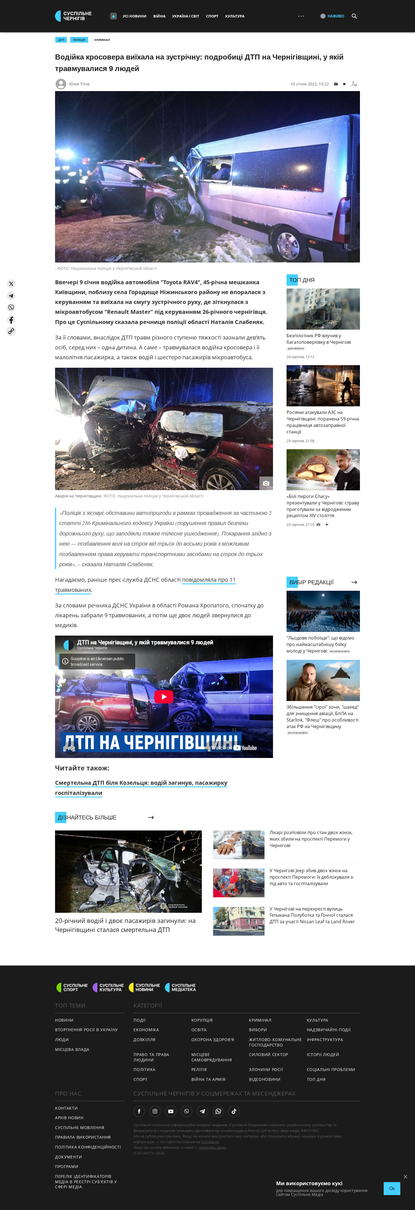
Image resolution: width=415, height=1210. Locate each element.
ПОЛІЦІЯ (79, 40)
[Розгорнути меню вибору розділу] (113, 16)
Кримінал (102, 40)
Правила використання (83, 1137)
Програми (66, 1166)
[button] (11, 284)
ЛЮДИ (62, 1039)
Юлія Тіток (79, 84)
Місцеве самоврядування (211, 1057)
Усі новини (135, 16)
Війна (159, 16)
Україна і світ (185, 16)
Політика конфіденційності (88, 1147)
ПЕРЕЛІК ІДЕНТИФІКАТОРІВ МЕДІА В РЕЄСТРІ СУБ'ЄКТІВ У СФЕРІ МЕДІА (86, 1181)
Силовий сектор (268, 1054)
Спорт (212, 16)
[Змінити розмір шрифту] (354, 84)
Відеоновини (265, 1079)
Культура (234, 16)
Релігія (199, 1069)
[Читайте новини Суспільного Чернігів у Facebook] (139, 1111)
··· (301, 16)
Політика (145, 1069)
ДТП (61, 40)
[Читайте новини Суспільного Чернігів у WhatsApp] (218, 1111)
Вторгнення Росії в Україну (86, 1029)
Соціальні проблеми (331, 1069)
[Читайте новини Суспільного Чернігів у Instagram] (155, 1111)
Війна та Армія (208, 1079)
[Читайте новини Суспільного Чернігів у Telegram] (202, 1111)
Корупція (202, 1020)
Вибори (258, 1029)
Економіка (146, 1029)
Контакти (66, 1108)
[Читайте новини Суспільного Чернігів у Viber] (186, 1111)
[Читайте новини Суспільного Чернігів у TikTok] (234, 1111)
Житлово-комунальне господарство (275, 1042)
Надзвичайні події (329, 1029)
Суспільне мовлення (79, 1127)
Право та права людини (151, 1057)
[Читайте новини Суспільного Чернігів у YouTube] (170, 1111)
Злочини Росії (266, 1069)
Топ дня (316, 1079)
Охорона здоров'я (212, 1039)
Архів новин (69, 1117)
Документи (68, 1157)
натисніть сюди (212, 1147)
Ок (392, 1188)
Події (140, 1020)
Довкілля (145, 1039)
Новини (64, 1020)
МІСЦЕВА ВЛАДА (72, 1049)
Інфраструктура (325, 1039)
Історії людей (323, 1054)
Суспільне (210, 1141)
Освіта (199, 1029)
